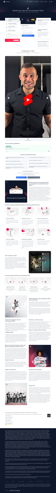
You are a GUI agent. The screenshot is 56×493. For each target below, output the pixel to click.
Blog (7, 481)
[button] (47, 1)
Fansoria (8, 1)
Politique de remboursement (40, 481)
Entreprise (48, 481)
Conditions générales (30, 481)
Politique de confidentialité (21, 481)
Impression (13, 481)
